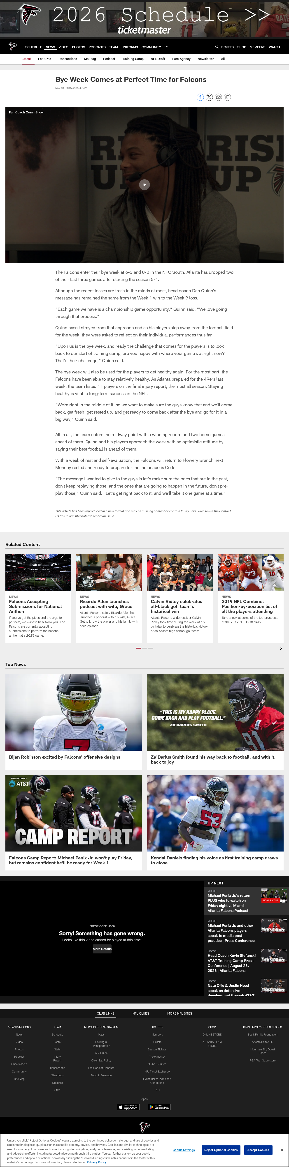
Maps (101, 1034)
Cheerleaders (19, 1064)
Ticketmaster (157, 1056)
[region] (144, 1150)
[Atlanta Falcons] (144, 1128)
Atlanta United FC (262, 1041)
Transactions (57, 1067)
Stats (57, 1049)
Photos (19, 1049)
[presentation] (282, 649)
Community (19, 1071)
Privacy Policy (97, 1162)
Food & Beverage (101, 1075)
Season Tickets (157, 1049)
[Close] (282, 1150)
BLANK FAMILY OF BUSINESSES (262, 1027)
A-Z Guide (101, 1052)
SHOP (212, 1027)
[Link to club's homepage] (12, 46)
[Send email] (218, 99)
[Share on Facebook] (200, 99)
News (19, 1034)
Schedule (57, 1034)
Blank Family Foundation (262, 1034)
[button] (144, 184)
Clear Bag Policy (101, 1060)
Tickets (157, 1041)
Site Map (19, 1078)
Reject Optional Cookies (221, 1150)
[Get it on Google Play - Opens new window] (159, 1109)
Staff (57, 1089)
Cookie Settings (184, 1150)
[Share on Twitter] (209, 99)
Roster (57, 1041)
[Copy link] (227, 97)
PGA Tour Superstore (262, 1060)
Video (19, 1041)
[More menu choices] (166, 46)
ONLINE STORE (212, 1034)
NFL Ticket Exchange (157, 1071)
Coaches (57, 1082)
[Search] (217, 47)
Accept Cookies (258, 1150)
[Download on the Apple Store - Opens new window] (128, 1108)
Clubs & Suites (157, 1064)
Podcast (19, 1056)
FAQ (157, 1089)
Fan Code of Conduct (101, 1067)
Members (157, 1034)
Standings (57, 1075)
